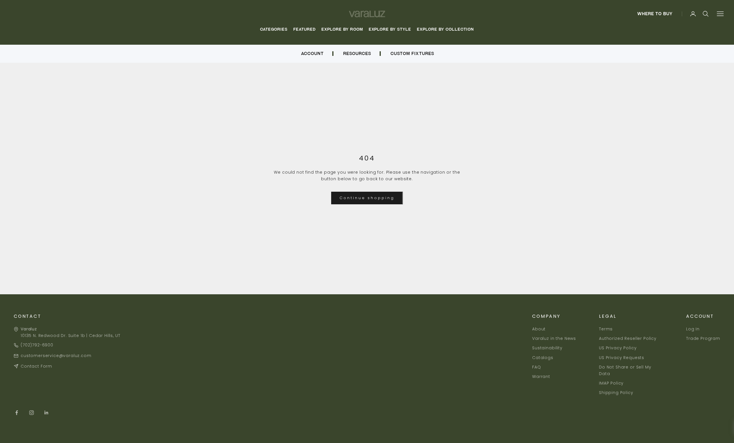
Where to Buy (655, 13)
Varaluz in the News (554, 338)
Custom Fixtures (412, 53)
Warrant (541, 376)
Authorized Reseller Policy (628, 338)
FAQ (536, 367)
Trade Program (703, 338)
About (539, 329)
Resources (357, 53)
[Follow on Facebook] (16, 412)
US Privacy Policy (618, 348)
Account (312, 53)
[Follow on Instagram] (31, 412)
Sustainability (547, 348)
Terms (606, 329)
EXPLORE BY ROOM (342, 29)
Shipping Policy (616, 392)
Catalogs (542, 357)
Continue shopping (366, 198)
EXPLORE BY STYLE (390, 29)
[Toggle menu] (720, 14)
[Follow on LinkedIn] (46, 412)
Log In (693, 329)
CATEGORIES (274, 29)
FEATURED (304, 29)
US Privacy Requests (621, 357)
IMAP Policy (611, 383)
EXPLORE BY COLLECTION (445, 29)
